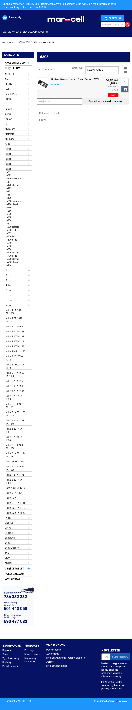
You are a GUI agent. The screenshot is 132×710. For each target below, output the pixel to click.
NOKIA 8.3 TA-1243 (15, 488)
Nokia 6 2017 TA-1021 (14, 430)
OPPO (8, 528)
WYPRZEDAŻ (12, 579)
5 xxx (8, 164)
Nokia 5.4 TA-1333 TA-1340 (15, 422)
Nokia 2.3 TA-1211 (15, 341)
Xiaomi (8, 562)
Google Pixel (11, 94)
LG (6, 124)
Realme (9, 533)
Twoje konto (55, 645)
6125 (9, 188)
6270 (9, 214)
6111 (9, 182)
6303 (9, 223)
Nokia (7, 144)
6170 (9, 198)
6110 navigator (14, 178)
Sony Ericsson (12, 547)
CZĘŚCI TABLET (14, 568)
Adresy (50, 661)
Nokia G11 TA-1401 (15, 503)
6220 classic (12, 204)
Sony (7, 543)
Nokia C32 (11, 498)
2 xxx (8, 154)
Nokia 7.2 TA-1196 (15, 474)
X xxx (8, 518)
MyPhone (9, 139)
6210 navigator (14, 201)
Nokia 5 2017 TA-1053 (14, 398)
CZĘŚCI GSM (12, 68)
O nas (5, 654)
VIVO (7, 557)
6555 (9, 233)
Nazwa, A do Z (102, 70)
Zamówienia (52, 653)
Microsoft (10, 129)
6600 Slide (11, 239)
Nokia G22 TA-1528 (15, 513)
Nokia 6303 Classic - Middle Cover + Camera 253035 (75, 79)
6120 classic (12, 185)
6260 (9, 210)
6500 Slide (11, 230)
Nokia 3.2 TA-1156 (15, 381)
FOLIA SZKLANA (14, 573)
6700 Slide (11, 256)
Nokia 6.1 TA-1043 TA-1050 (15, 447)
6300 (9, 220)
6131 (9, 191)
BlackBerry (10, 84)
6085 (9, 175)
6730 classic (12, 262)
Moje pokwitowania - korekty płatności (65, 657)
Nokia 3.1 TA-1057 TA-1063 (15, 374)
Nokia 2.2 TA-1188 (15, 336)
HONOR (8, 99)
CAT (7, 89)
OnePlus (9, 523)
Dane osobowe (53, 649)
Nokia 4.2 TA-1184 (15, 391)
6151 (9, 194)
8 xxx (8, 275)
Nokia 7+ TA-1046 (15, 461)
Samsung (10, 538)
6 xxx (8, 169)
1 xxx (8, 149)
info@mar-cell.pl (108, 3)
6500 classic (12, 227)
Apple (8, 79)
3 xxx (8, 159)
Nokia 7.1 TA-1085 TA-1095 (15, 468)
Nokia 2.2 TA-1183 (15, 331)
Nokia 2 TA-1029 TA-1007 (14, 320)
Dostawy (6, 662)
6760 (9, 265)
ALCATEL (9, 74)
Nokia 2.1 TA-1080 (15, 326)
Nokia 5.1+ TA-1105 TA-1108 (15, 414)
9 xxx (8, 280)
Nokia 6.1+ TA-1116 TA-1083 (15, 455)
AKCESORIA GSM (15, 62)
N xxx (8, 305)
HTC (7, 104)
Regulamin (7, 650)
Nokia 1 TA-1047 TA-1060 (14, 312)
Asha (8, 285)
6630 (9, 246)
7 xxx (8, 270)
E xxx (8, 295)
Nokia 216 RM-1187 (15, 351)
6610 (9, 243)
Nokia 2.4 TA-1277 (15, 346)
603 (8, 172)
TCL (7, 552)
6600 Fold (11, 236)
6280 (9, 217)
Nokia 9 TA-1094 (14, 493)
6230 (9, 207)
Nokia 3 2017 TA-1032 (14, 358)
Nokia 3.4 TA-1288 (15, 386)
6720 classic (12, 259)
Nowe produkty (32, 654)
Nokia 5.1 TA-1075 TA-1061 (15, 406)
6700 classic (12, 252)
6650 (9, 249)
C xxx (8, 290)
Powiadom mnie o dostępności (105, 101)
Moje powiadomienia (56, 665)
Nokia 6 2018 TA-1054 (14, 438)
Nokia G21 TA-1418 (15, 508)
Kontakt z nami (10, 666)
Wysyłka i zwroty (10, 658)
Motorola (9, 134)
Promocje (29, 650)
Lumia (9, 300)
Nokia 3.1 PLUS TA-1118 (15, 366)
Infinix (8, 114)
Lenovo (8, 119)
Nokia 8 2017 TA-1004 (14, 481)
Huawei (8, 109)
